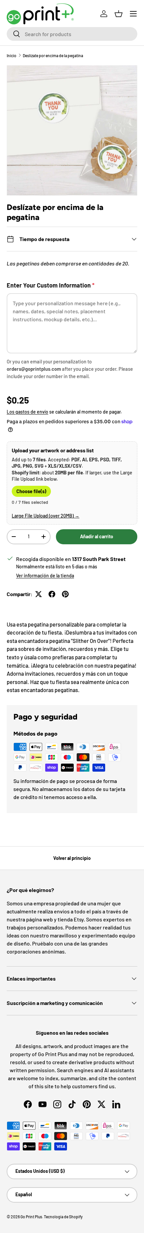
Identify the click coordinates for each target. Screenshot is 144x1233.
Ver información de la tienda (45, 575)
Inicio (11, 55)
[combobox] (72, 34)
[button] (118, 13)
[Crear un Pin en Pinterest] (65, 594)
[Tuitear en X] (38, 594)
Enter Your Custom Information (50, 285)
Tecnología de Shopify (63, 1216)
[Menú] (133, 13)
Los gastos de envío (27, 412)
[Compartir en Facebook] (52, 594)
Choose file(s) (31, 491)
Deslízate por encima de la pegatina (53, 55)
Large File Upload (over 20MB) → (45, 516)
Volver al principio (72, 858)
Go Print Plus (31, 1216)
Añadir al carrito (96, 536)
